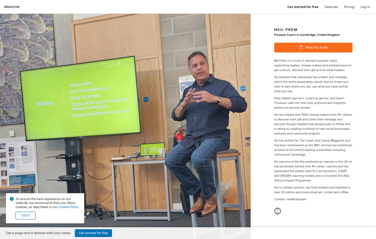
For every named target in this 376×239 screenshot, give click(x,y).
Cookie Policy (68, 207)
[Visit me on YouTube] (277, 213)
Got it (25, 215)
